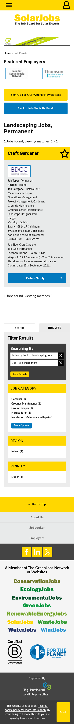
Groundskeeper (22, 408)
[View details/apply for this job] (19, 171)
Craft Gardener (23, 153)
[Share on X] (47, 552)
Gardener (18, 399)
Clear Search (20, 374)
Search (19, 327)
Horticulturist (21, 413)
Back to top (39, 504)
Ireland (17, 451)
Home (7, 53)
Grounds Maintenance (26, 403)
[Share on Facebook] (26, 552)
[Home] (37, 19)
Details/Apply (35, 278)
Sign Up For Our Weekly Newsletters (36, 94)
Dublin (17, 477)
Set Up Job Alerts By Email (36, 108)
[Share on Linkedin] (37, 552)
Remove (61, 356)
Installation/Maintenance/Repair (32, 417)
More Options (21, 425)
